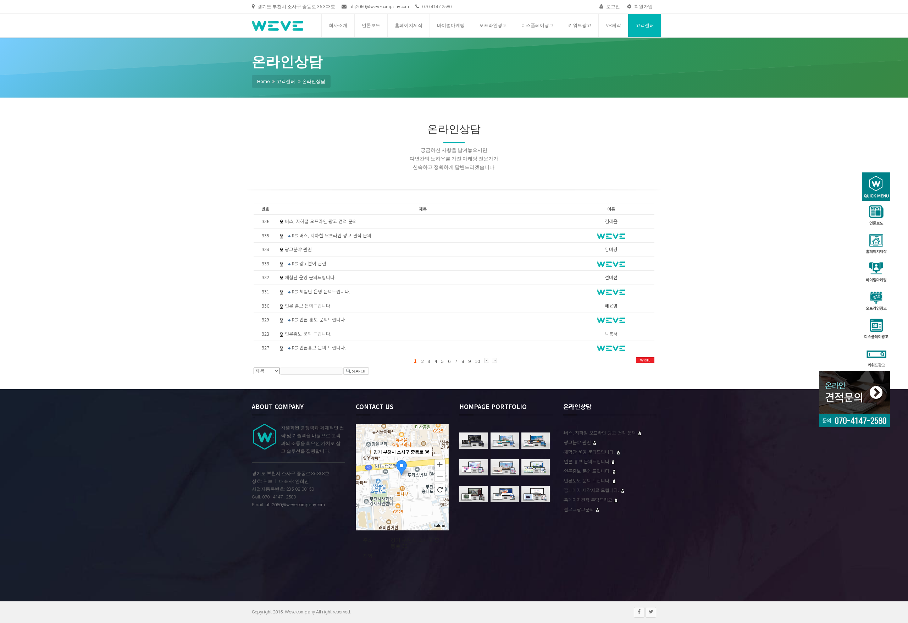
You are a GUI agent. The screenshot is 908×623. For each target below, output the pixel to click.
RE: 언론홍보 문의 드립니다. (319, 347)
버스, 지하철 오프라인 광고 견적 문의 (321, 221)
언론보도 (371, 25)
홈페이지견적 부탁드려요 (589, 499)
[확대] (440, 464)
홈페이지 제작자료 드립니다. (592, 490)
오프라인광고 (493, 25)
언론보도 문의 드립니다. (588, 480)
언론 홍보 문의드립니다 (307, 305)
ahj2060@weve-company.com (379, 6)
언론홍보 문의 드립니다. (308, 333)
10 (477, 361)
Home (263, 81)
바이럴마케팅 (451, 25)
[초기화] (440, 490)
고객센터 (645, 25)
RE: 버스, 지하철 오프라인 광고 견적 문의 (331, 235)
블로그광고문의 (579, 509)
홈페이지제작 (408, 25)
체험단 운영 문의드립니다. (310, 277)
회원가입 (643, 6)
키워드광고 (579, 25)
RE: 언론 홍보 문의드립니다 (318, 319)
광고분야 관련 (298, 249)
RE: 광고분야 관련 (309, 263)
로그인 (612, 6)
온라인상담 (313, 81)
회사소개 (338, 25)
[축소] (440, 476)
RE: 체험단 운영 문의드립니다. (321, 291)
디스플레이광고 (537, 25)
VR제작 (613, 25)
